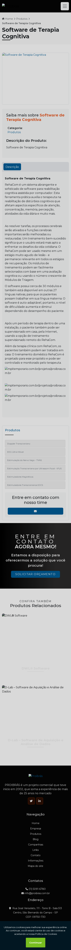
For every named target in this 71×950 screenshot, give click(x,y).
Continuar (35, 942)
